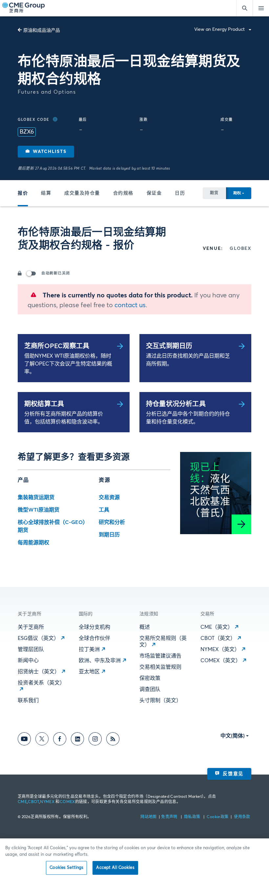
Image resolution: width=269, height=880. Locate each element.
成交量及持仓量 (82, 193)
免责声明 (169, 817)
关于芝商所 (31, 627)
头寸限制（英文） (160, 700)
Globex (240, 248)
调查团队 (149, 689)
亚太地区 (89, 671)
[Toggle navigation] (261, 8)
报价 (23, 193)
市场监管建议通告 (160, 656)
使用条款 (242, 817)
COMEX (67, 802)
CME (22, 802)
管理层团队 (31, 649)
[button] (46, 152)
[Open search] (244, 8)
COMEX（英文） (220, 660)
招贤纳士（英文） (39, 671)
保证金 (154, 193)
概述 (144, 627)
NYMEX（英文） (220, 649)
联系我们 (28, 700)
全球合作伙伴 (94, 638)
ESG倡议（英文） (38, 638)
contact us (130, 305)
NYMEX (47, 802)
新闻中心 (28, 660)
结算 (46, 193)
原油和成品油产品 (41, 30)
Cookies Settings (66, 868)
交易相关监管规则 (160, 667)
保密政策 (149, 678)
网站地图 (149, 817)
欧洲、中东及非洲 (100, 660)
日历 (180, 193)
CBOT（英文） (218, 638)
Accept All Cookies (115, 868)
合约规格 (123, 193)
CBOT (33, 802)
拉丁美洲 (89, 649)
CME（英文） (216, 627)
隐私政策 (192, 817)
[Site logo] (24, 8)
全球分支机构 (94, 627)
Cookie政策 (217, 817)
